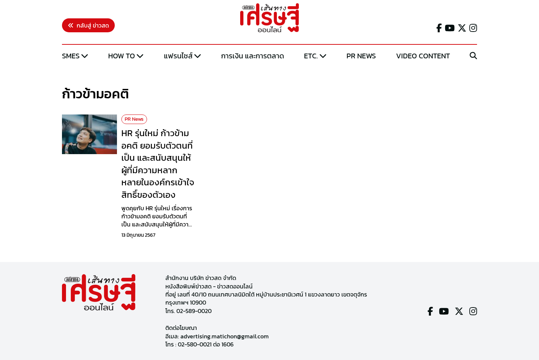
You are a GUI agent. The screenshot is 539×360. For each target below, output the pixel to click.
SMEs (71, 55)
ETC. (311, 55)
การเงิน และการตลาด (252, 55)
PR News (361, 55)
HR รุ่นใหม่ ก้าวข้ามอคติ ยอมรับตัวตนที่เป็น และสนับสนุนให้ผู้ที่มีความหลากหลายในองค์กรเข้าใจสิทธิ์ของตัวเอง (157, 164)
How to (121, 55)
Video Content (423, 55)
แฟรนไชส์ (178, 55)
